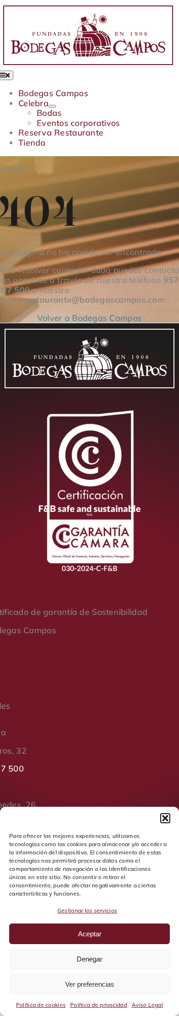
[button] (165, 818)
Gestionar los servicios (87, 910)
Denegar (89, 959)
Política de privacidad (98, 1004)
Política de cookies (41, 1004)
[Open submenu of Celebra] (52, 106)
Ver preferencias (89, 984)
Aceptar (89, 934)
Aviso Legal (147, 1004)
